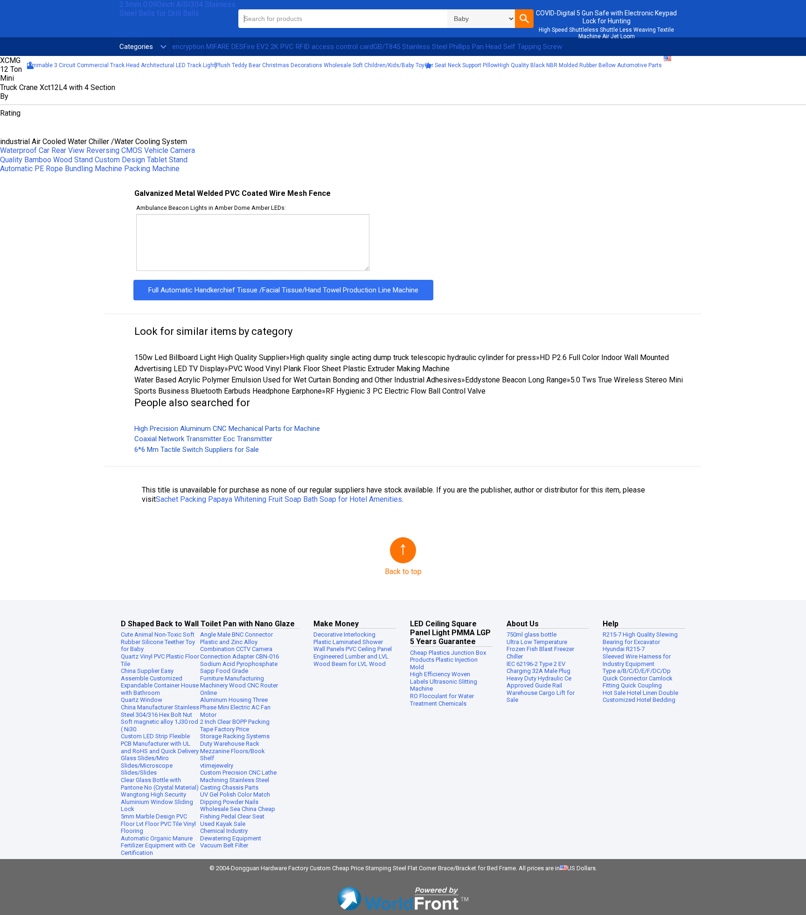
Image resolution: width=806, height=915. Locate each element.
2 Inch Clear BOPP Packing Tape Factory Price (235, 725)
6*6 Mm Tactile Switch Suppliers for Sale (196, 449)
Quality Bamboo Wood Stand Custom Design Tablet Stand (94, 159)
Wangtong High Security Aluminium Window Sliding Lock (157, 801)
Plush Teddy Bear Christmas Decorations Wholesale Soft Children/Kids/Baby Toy (320, 65)
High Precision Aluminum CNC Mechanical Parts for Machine (227, 428)
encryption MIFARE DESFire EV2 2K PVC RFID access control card (272, 46)
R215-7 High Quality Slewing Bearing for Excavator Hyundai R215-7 (640, 641)
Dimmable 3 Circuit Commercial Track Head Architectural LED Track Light (121, 65)
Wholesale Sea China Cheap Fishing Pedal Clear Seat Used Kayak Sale (237, 816)
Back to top (403, 571)
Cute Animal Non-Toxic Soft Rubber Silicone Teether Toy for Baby (158, 641)
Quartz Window (141, 699)
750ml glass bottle (531, 634)
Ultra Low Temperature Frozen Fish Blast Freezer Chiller (540, 649)
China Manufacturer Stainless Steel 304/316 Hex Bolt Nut (160, 711)
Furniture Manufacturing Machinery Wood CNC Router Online (239, 685)
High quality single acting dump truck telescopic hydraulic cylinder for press (413, 357)
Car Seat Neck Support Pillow (461, 65)
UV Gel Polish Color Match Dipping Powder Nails (235, 798)
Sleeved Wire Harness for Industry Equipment (637, 660)
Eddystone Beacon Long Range (516, 379)
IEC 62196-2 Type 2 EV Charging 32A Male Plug (538, 667)
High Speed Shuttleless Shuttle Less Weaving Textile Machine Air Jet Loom (606, 33)
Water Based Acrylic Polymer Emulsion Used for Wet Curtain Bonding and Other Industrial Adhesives (297, 379)
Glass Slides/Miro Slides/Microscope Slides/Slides (147, 765)
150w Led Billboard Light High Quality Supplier (210, 357)
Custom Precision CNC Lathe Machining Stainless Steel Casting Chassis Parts (238, 779)
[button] (524, 18)
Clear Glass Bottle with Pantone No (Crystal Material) (160, 783)
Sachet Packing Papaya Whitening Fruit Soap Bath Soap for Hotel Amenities (279, 499)
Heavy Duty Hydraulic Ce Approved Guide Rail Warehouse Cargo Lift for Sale (541, 689)
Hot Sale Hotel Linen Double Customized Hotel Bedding (640, 696)
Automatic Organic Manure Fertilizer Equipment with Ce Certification (158, 845)
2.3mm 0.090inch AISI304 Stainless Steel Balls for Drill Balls (177, 9)
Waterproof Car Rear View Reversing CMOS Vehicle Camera (97, 150)
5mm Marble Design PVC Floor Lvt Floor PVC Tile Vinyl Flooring (158, 823)
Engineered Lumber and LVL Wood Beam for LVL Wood (351, 660)
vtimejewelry (216, 765)
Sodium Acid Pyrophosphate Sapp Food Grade (239, 667)
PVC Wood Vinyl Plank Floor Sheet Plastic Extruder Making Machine (339, 368)
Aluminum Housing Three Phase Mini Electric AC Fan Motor (235, 707)
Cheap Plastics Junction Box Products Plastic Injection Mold (448, 660)
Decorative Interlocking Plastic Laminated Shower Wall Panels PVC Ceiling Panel (352, 641)
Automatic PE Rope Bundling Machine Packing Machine (90, 168)
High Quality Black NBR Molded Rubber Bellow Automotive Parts (580, 65)
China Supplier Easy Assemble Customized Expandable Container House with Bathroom (160, 681)
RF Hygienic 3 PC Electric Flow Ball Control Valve (406, 391)
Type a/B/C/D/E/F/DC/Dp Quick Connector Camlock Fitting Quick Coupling (638, 678)
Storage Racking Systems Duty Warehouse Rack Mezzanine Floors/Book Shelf (235, 747)
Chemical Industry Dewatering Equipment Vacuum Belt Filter (230, 838)
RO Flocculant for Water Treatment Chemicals (442, 700)
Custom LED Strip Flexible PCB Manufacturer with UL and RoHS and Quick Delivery (160, 743)
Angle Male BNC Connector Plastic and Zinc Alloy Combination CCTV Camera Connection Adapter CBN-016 (239, 645)
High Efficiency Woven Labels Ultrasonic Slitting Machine (443, 681)
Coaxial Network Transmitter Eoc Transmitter (203, 439)
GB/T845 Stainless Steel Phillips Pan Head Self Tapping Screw (467, 46)
